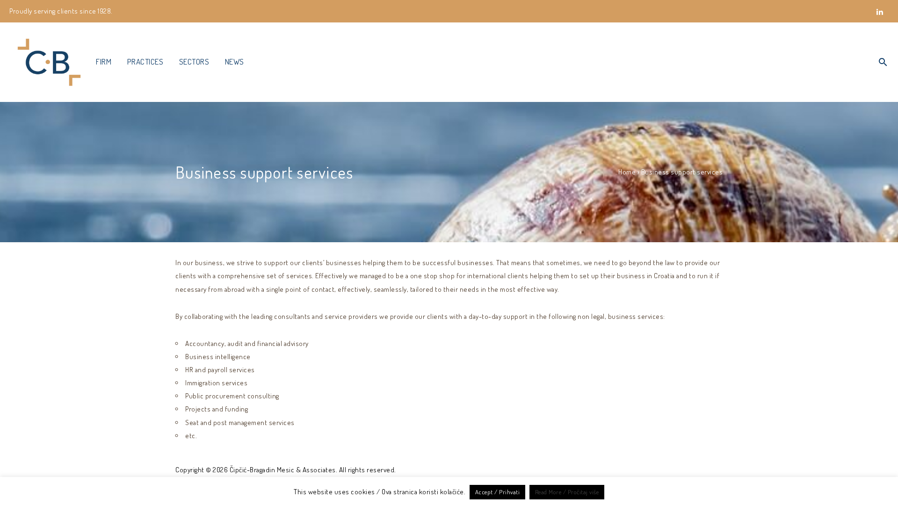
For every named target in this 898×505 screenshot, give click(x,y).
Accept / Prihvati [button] (497, 492)
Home (627, 171)
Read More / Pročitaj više (567, 492)
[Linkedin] (879, 17)
